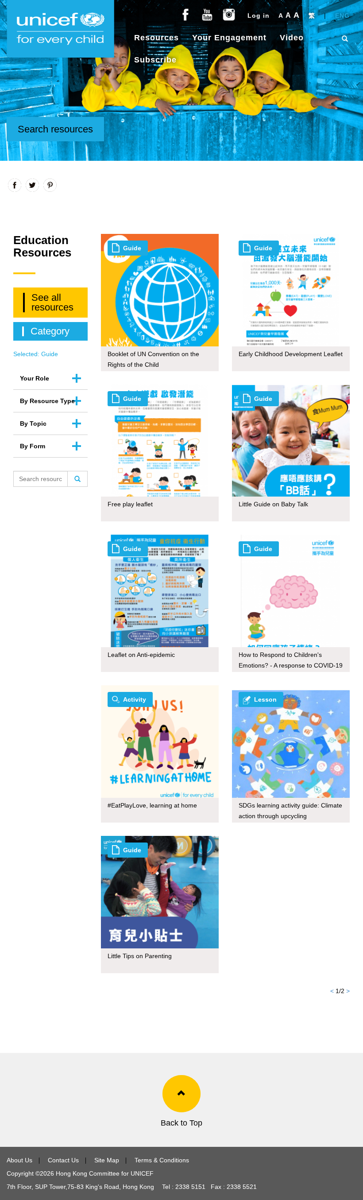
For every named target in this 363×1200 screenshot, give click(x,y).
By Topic (33, 423)
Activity (134, 699)
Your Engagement (229, 37)
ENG (342, 15)
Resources (156, 37)
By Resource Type (47, 400)
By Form (32, 446)
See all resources (52, 302)
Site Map (106, 1160)
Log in (258, 15)
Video (292, 37)
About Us (19, 1160)
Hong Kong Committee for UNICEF (104, 1173)
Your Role (34, 378)
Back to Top (181, 1122)
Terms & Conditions (162, 1160)
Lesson (265, 699)
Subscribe (155, 59)
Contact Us (63, 1160)
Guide (132, 248)
